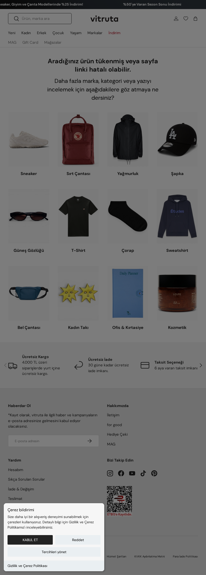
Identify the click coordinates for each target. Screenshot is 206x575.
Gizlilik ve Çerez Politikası (27, 565)
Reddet (78, 540)
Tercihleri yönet (54, 552)
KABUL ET (30, 540)
